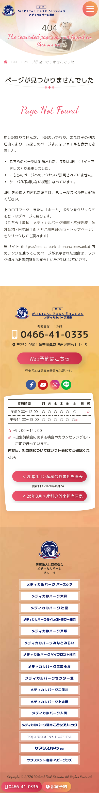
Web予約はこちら (49, 358)
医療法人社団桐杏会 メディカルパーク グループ (49, 569)
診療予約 (58, 786)
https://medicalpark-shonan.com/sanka (55, 246)
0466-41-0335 (53, 334)
